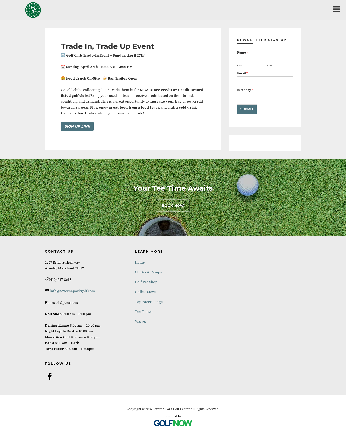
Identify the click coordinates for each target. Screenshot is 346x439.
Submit (247, 109)
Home (140, 262)
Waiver (141, 321)
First (239, 65)
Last (269, 65)
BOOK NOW (173, 206)
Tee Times (143, 311)
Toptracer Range (149, 302)
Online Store (145, 292)
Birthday (245, 90)
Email (242, 73)
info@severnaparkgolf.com (72, 291)
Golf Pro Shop (146, 282)
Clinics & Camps (148, 272)
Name (242, 53)
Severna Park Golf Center (33, 10)
